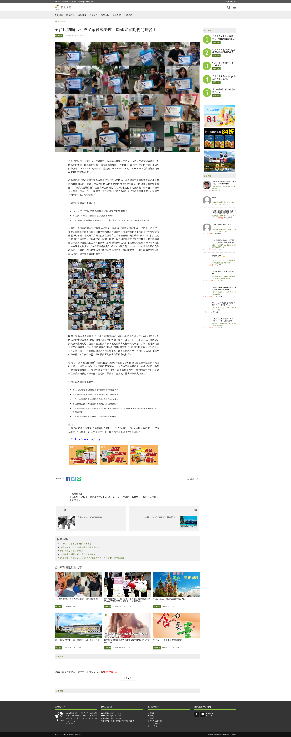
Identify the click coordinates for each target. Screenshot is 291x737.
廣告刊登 (218, 734)
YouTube (209, 716)
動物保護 (117, 15)
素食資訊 (65, 1)
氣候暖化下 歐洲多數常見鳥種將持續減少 (79, 554)
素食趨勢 (59, 15)
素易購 (80, 1)
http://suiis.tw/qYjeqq (87, 439)
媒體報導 (211, 734)
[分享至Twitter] (73, 479)
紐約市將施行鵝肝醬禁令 (71, 550)
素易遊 (92, 1)
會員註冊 (229, 1)
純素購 (86, 1)
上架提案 (233, 734)
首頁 (56, 21)
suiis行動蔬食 (155, 723)
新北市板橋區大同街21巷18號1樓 (122, 721)
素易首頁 (57, 1)
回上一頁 (194, 478)
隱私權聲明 (225, 734)
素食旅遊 (70, 15)
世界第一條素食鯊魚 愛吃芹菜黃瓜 (76, 543)
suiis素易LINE (202, 714)
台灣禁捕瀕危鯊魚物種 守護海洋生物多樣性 (80, 547)
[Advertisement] (219, 367)
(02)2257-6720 (116, 713)
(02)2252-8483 (116, 716)
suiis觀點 (73, 1)
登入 (234, 1)
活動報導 (82, 15)
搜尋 (229, 7)
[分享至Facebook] (68, 479)
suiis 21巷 (153, 726)
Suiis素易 (196, 714)
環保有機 (105, 15)
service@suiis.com (118, 718)
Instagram (210, 713)
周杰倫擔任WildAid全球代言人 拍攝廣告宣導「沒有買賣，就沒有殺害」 (93, 557)
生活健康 (128, 15)
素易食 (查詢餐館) (156, 721)
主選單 (234, 7)
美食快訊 (93, 15)
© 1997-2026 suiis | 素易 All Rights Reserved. (69, 734)
